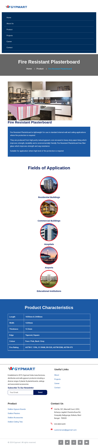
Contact (9, 47)
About (56, 375)
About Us (10, 23)
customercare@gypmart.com (65, 430)
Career (9, 41)
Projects (10, 35)
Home (9, 17)
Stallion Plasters (14, 413)
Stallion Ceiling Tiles (15, 422)
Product (9, 29)
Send (40, 392)
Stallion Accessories (15, 418)
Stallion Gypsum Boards (17, 409)
